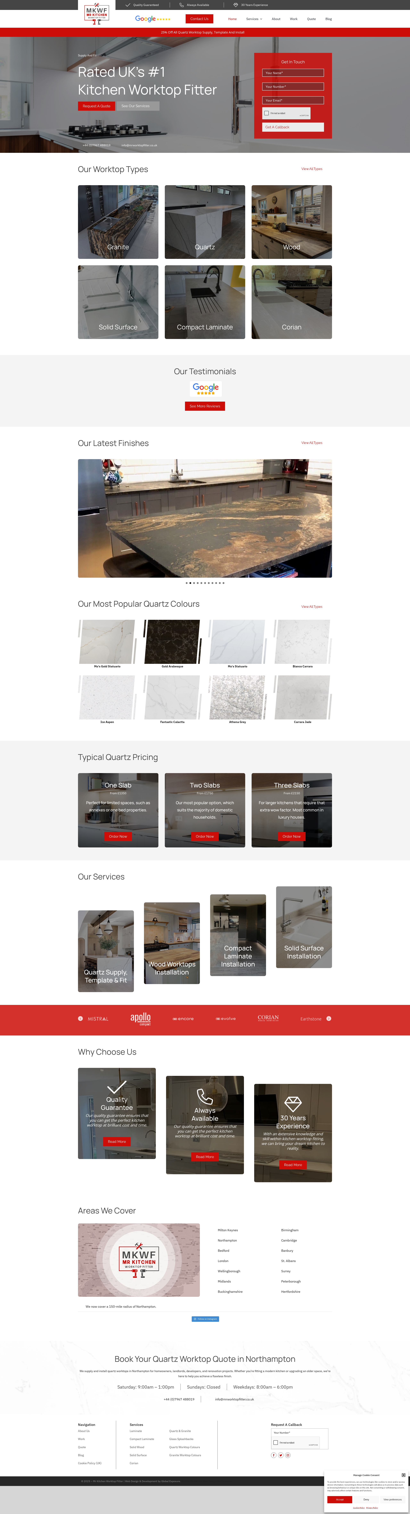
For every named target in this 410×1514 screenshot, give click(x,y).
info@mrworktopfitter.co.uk (139, 145)
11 (223, 583)
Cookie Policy (359, 1507)
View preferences (393, 1499)
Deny (366, 1499)
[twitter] (280, 1455)
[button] (403, 1475)
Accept (340, 1499)
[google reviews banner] (153, 17)
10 (220, 583)
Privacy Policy (372, 1507)
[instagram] (288, 1455)
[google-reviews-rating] (206, 382)
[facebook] (273, 1455)
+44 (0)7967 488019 (97, 145)
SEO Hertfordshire (191, 1481)
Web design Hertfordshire (217, 1481)
